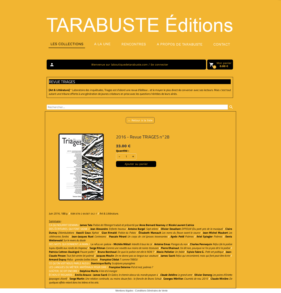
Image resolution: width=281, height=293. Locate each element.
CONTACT (221, 44)
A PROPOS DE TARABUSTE (179, 44)
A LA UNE (102, 44)
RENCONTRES (133, 44)
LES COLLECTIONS (66, 44)
